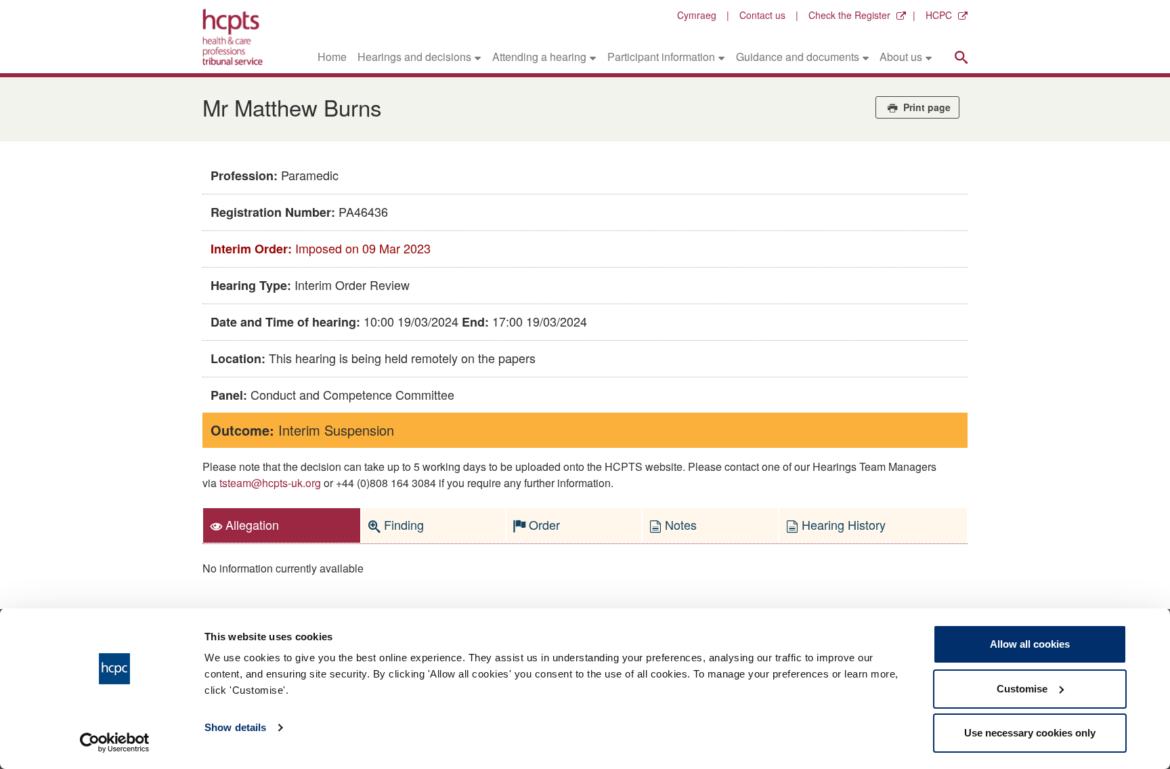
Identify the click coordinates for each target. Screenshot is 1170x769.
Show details (235, 727)
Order (542, 524)
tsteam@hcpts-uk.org (270, 483)
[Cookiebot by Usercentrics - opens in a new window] (115, 742)
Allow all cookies (1030, 644)
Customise (1022, 688)
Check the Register (849, 15)
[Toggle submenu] (478, 57)
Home (332, 56)
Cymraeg (696, 15)
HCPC (939, 15)
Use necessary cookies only (1030, 733)
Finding (402, 524)
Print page (926, 107)
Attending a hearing (539, 56)
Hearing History (842, 524)
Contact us (762, 15)
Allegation (250, 524)
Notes (679, 524)
